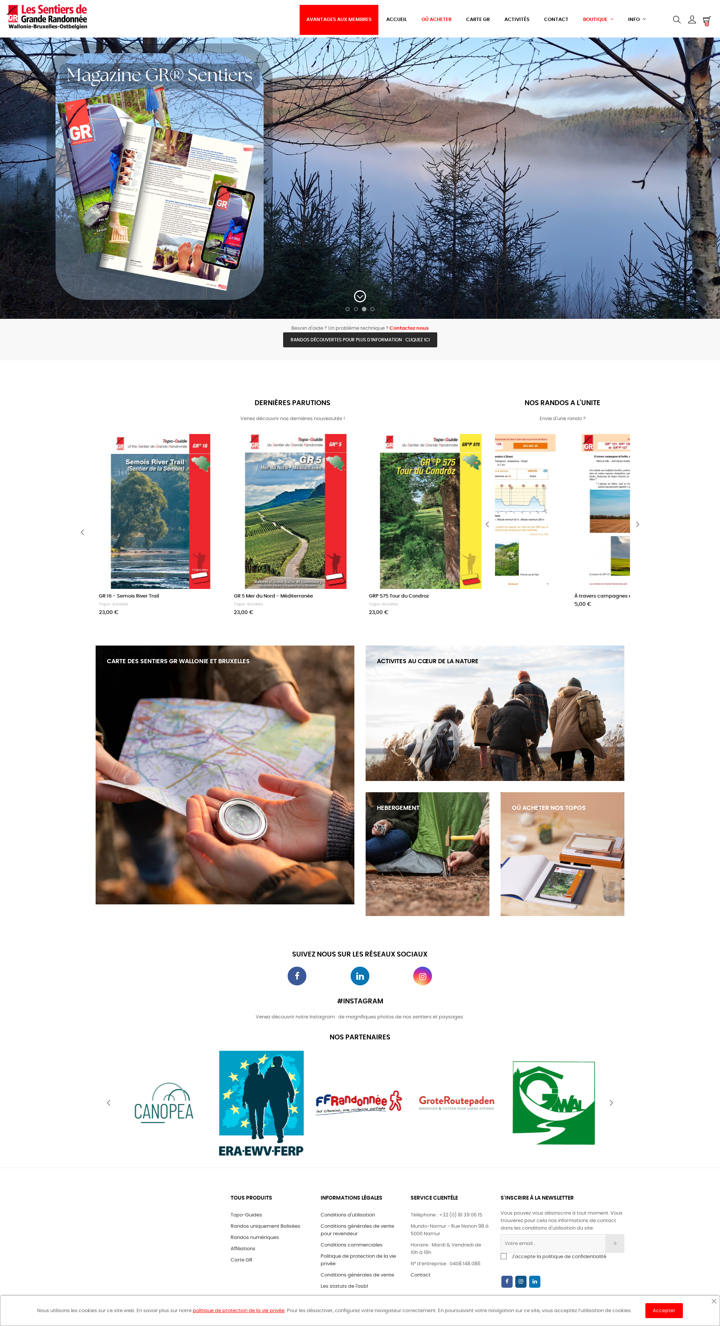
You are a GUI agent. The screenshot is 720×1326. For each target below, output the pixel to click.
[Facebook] (507, 1282)
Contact (420, 1275)
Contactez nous (409, 328)
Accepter (664, 1310)
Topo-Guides (245, 604)
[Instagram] (520, 1282)
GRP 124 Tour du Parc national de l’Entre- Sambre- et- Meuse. (426, 600)
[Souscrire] (614, 1243)
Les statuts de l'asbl (344, 1286)
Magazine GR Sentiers (120, 604)
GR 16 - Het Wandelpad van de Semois (277, 596)
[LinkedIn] (534, 1282)
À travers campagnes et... (532, 596)
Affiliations (243, 1248)
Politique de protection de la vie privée (358, 1260)
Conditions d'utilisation (348, 1215)
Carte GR (241, 1260)
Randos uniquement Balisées (265, 1226)
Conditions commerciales (351, 1245)
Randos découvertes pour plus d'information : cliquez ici (360, 340)
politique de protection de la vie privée (239, 1310)
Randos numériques (255, 1237)
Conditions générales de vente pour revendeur (357, 1230)
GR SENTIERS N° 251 (118, 596)
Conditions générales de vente (357, 1275)
